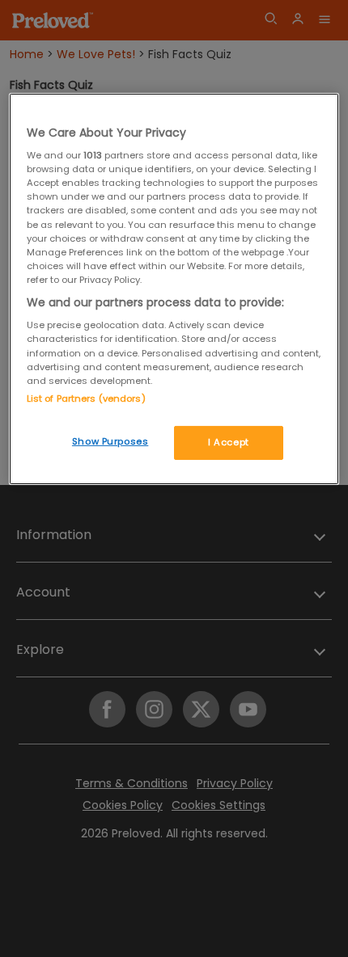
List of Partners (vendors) (86, 398)
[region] (174, 289)
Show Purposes (110, 441)
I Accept (228, 442)
